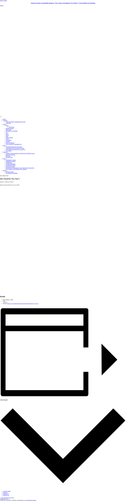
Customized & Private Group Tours (14, 146)
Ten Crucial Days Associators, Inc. (14, 144)
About (4, 124)
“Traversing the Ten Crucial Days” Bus (15, 148)
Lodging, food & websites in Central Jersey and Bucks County (20, 153)
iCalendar (5, 492)
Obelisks (8, 141)
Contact (4, 170)
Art (6, 132)
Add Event (8, 123)
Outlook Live (6, 495)
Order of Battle (9, 137)
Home (4, 119)
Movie (7, 135)
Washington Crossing (11, 160)
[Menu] (0, 116)
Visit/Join (5, 152)
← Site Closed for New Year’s (7, 497)
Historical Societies (10, 166)
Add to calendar (4, 399)
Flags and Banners (10, 143)
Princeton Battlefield (10, 164)
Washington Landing (10, 161)
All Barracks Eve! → (5, 499)
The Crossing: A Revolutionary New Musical (16, 169)
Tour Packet (11, 127)
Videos (7, 139)
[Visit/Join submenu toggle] (7, 152)
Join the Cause (9, 157)
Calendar (5, 120)
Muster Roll (8, 129)
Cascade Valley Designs (30, 500)
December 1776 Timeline (12, 131)
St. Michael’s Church (11, 165)
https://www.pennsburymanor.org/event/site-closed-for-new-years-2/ (22, 303)
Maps (7, 125)
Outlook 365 (6, 493)
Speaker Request (10, 128)
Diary (7, 133)
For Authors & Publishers (12, 173)
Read (7, 136)
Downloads (8, 140)
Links (4, 158)
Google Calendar (7, 491)
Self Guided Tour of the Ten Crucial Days (15, 149)
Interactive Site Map (10, 154)
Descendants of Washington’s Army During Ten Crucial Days (20, 168)
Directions (8, 156)
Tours (4, 145)
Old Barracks (9, 162)
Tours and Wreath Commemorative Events (15, 121)
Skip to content (3, 0)
